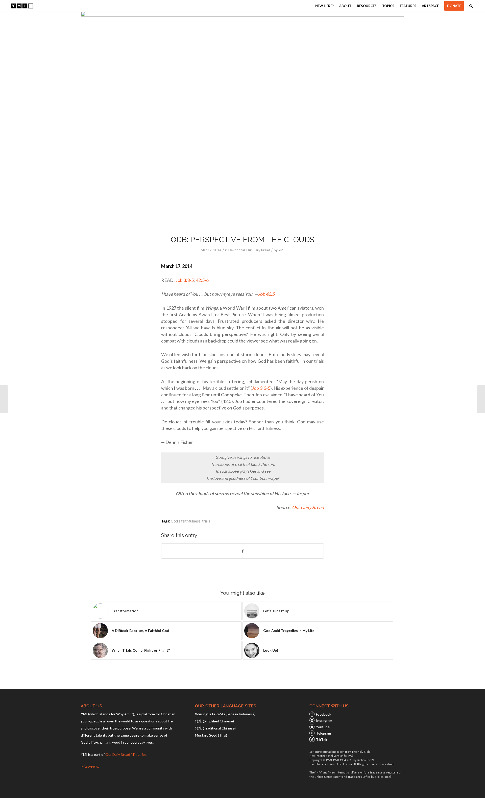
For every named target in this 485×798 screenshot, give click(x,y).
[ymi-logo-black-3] (22, 6)
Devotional (236, 250)
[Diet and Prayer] (481, 399)
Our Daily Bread (258, 250)
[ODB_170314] (242, 120)
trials (206, 521)
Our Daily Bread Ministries (126, 754)
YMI (281, 250)
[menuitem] (324, 6)
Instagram (324, 720)
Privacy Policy (90, 766)
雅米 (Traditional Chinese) (215, 728)
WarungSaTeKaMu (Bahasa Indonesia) (225, 714)
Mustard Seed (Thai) (211, 735)
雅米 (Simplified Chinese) (214, 721)
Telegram (323, 733)
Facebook (323, 714)
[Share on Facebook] (242, 551)
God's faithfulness (186, 521)
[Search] (471, 6)
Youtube (323, 727)
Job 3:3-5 (185, 280)
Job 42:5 (266, 294)
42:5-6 (202, 280)
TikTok (321, 739)
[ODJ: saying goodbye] (4, 399)
